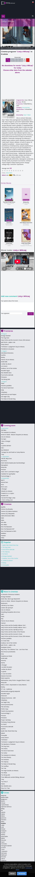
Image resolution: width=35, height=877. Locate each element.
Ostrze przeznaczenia (7, 704)
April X (3, 480)
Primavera (4, 377)
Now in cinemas (11, 591)
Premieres (8, 331)
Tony (2, 454)
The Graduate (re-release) (8, 432)
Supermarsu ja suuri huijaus (8, 394)
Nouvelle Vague (5, 370)
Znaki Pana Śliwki (26, 243)
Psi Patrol (5, 554)
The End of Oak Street (9, 202)
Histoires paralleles (6, 385)
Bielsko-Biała (4, 797)
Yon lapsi (3, 439)
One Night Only (5, 396)
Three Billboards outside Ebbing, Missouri (12, 777)
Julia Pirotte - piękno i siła (8, 342)
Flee (2, 619)
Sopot (3, 842)
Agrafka (3, 507)
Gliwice (3, 816)
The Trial (3, 768)
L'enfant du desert (6, 364)
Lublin (2, 825)
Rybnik (3, 838)
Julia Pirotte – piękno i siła (8, 645)
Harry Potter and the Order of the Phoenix (13, 632)
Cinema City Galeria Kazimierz (9, 511)
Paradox (3, 535)
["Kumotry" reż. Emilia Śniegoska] (9, 215)
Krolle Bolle (4, 362)
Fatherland (9, 243)
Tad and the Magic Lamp (8, 498)
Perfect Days (4, 709)
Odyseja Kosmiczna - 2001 (8, 698)
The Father (4, 753)
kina (10, 3)
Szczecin (3, 847)
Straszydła (6, 565)
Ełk (2, 810)
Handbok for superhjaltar (8, 474)
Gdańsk (3, 812)
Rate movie (9, 172)
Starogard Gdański (6, 845)
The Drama (4, 748)
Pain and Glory (5, 707)
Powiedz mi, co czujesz (7, 493)
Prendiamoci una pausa (7, 349)
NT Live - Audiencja (6, 689)
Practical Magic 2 (6, 476)
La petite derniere (6, 445)
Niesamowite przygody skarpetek (10, 691)
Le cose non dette (6, 674)
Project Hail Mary (6, 720)
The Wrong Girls (5, 379)
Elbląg (2, 808)
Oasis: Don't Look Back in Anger (10, 471)
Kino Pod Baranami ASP (7, 529)
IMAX (2, 518)
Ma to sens (4, 487)
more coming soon (7, 500)
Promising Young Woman (8, 722)
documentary (26, 107)
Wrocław (3, 857)
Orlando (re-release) (6, 491)
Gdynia (3, 814)
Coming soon (9, 425)
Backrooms (4, 603)
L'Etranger (4, 489)
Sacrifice (3, 355)
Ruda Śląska (4, 836)
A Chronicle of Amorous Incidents (10, 594)
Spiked (3, 733)
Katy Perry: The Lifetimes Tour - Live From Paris (14, 649)
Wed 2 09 (15, 60)
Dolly (2, 390)
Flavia (2, 383)
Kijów (2, 520)
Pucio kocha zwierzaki (7, 375)
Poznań (3, 833)
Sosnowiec (4, 844)
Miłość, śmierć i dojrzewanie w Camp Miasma (13, 685)
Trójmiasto (4, 851)
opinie (31, 48)
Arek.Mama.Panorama (26, 222)
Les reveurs (4, 366)
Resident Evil (4, 495)
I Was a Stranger (5, 441)
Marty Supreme (5, 678)
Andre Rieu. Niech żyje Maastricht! (10, 599)
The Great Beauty (6, 757)
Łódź (2, 827)
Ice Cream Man (5, 641)
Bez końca (4, 460)
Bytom (3, 801)
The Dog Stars (5, 338)
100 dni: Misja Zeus (6, 458)
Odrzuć (12, 873)
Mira (2, 443)
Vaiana (3, 784)
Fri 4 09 (21, 60)
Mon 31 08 (7, 60)
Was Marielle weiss (6, 373)
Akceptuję (22, 873)
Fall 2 (2, 448)
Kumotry (9, 222)
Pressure (3, 469)
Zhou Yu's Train (5, 788)
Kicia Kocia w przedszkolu (8, 652)
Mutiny (3, 357)
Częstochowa (5, 805)
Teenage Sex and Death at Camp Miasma (13, 452)
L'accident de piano (6, 667)
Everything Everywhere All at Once (10, 612)
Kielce (2, 821)
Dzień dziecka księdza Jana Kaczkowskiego (13, 463)
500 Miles (3, 430)
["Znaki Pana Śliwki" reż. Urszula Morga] (26, 235)
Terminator (4, 740)
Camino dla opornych (7, 608)
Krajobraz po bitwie (6, 656)
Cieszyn (3, 803)
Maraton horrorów (6, 676)
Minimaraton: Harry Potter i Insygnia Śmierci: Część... (15, 680)
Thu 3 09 (18, 60)
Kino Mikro (4, 524)
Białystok (3, 795)
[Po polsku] (33, 2)
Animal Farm (4, 482)
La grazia (3, 671)
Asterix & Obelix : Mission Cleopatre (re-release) (14, 434)
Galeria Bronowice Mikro (8, 516)
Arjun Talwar (10, 25)
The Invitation (5, 759)
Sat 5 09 (24, 60)
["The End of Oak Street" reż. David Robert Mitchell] (9, 194)
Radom (3, 834)
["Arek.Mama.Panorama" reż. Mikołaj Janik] (26, 215)
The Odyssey (6, 552)
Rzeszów (3, 840)
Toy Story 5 (4, 781)
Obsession (4, 696)
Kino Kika (3, 522)
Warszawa (4, 853)
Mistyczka (26, 202)
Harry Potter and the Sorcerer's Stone (11, 634)
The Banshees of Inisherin (8, 744)
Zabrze (3, 858)
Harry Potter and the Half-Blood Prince (12, 630)
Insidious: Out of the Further (9, 368)
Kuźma (3, 663)
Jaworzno (3, 818)
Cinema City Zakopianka (7, 513)
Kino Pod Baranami (6, 527)
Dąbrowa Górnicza (6, 806)
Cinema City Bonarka (7, 509)
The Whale (4, 773)
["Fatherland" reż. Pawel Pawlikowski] (9, 235)
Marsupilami (4, 465)
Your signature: (5, 313)
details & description (20, 48)
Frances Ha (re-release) (7, 359)
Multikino (3, 533)
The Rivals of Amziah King (8, 399)
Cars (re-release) (5, 437)
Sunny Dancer (5, 344)
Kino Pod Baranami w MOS (8, 531)
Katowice (3, 819)
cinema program (9, 48)
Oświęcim (3, 831)
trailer (27, 48)
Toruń (3, 849)
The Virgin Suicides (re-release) (9, 770)
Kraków (3, 823)
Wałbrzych (4, 855)
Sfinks (2, 538)
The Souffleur (5, 766)
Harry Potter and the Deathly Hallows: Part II (13, 627)
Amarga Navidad (5, 335)
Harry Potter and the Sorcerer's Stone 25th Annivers (15, 340)
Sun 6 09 (28, 60)
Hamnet (3, 623)
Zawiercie (3, 860)
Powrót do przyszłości (7, 711)
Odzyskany (4, 392)
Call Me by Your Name (7, 605)
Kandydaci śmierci (6, 647)
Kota (2, 484)
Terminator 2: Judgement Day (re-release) (12, 346)
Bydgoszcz (4, 799)
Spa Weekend (5, 450)
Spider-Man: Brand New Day (10, 545)
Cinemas (7, 504)
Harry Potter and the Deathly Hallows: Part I (13, 625)
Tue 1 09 (11, 60)
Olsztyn (3, 829)
